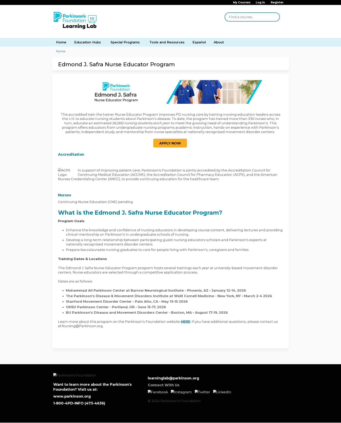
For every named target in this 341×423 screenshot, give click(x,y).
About (219, 42)
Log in (260, 2)
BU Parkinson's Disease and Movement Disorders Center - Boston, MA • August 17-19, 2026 (147, 312)
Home (61, 42)
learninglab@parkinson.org (173, 378)
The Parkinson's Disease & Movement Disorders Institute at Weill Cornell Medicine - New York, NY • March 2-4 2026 (169, 296)
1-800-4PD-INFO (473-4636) (79, 403)
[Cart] (288, 4)
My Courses (241, 2)
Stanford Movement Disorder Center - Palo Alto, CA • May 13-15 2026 (127, 301)
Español (199, 42)
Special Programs (125, 42)
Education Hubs (87, 42)
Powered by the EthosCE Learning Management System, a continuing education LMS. (275, 416)
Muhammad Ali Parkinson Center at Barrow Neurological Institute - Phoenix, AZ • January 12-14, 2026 (156, 290)
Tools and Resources (167, 42)
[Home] (75, 21)
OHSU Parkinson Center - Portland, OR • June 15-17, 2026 (116, 307)
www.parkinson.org (72, 396)
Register (277, 2)
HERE (185, 322)
